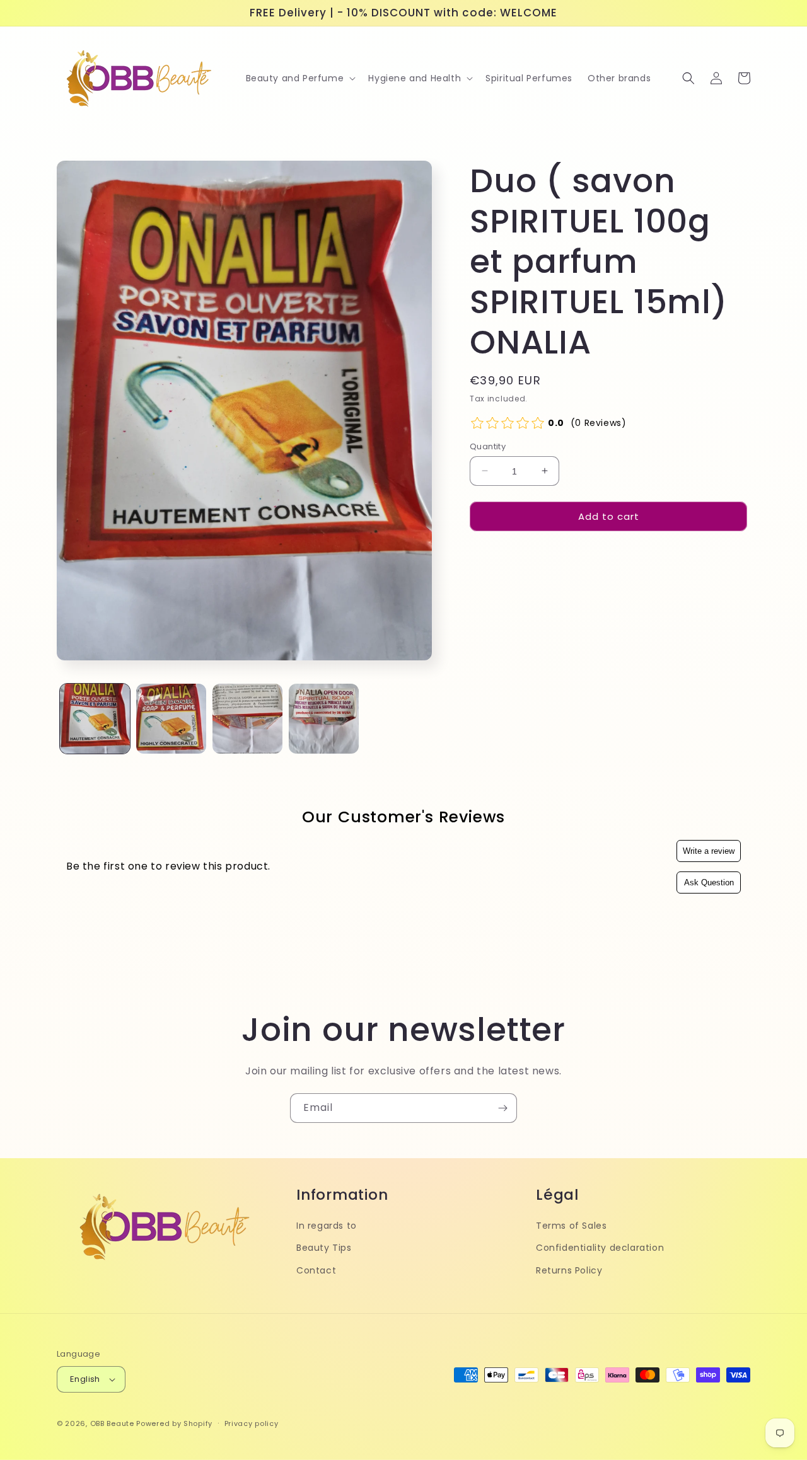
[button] (299, 78)
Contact (316, 1269)
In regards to (326, 1225)
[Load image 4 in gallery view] (324, 719)
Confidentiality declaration (600, 1247)
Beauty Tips (324, 1247)
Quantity (488, 446)
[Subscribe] (502, 1108)
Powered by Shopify (174, 1423)
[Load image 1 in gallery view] (95, 719)
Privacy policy (251, 1423)
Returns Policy (569, 1269)
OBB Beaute (112, 1423)
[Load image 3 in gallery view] (247, 719)
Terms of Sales (571, 1225)
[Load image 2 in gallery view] (171, 719)
